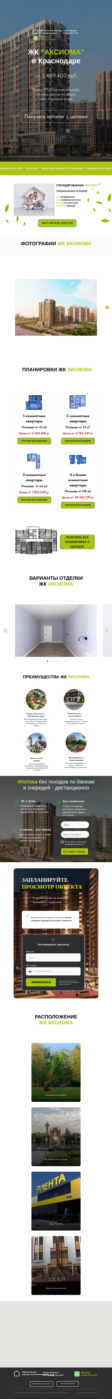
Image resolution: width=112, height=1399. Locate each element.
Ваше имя (30, 952)
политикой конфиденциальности (75, 843)
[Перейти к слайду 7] (62, 661)
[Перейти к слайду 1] (47, 661)
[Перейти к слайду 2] (49, 661)
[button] (56, 116)
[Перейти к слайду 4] (54, 661)
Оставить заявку (75, 851)
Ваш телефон (31, 965)
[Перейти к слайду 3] (52, 661)
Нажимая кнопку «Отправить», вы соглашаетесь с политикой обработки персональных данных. (69, 982)
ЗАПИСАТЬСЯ (41, 982)
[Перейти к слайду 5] (57, 661)
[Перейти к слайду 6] (59, 661)
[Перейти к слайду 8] (64, 661)
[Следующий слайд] (107, 307)
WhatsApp (44, 37)
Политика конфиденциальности (87, 1392)
